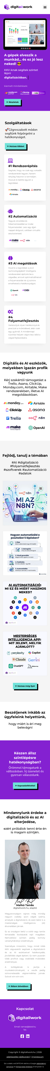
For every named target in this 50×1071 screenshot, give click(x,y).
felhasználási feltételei (24, 1067)
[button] (45, 7)
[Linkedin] (28, 1036)
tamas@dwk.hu (28, 1027)
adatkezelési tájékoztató (18, 1057)
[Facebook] (22, 1036)
